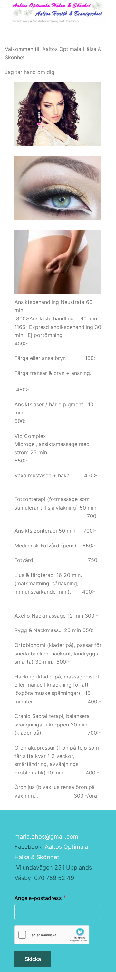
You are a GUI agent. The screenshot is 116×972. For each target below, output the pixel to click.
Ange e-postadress (38, 898)
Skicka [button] (33, 959)
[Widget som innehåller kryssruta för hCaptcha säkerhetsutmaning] (52, 934)
